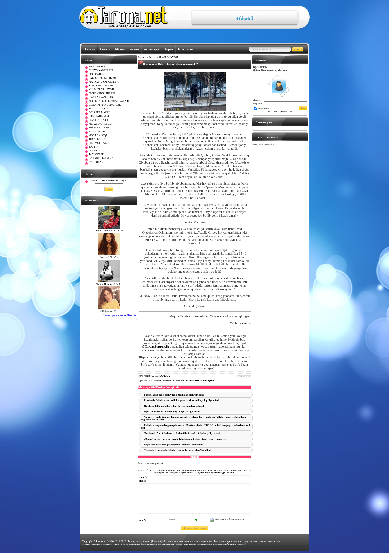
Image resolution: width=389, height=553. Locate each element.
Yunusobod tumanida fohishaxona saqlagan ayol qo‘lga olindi (177, 450)
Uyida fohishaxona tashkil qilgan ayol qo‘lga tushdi (172, 411)
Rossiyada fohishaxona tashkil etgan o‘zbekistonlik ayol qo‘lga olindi (181, 400)
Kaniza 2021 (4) (109, 311)
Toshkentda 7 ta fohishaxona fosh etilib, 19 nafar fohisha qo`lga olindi (182, 433)
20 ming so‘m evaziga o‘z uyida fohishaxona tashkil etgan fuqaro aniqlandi (185, 439)
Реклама (156, 541)
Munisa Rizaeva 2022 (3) (109, 284)
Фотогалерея (152, 49)
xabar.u (244, 323)
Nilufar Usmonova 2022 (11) (109, 230)
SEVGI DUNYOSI (168, 57)
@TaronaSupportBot (157, 346)
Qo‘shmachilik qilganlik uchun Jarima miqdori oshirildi (174, 406)
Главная (90, 49)
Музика (120, 49)
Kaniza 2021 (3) (109, 257)
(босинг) (222, 472)
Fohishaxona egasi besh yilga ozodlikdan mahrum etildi (174, 395)
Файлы (152, 57)
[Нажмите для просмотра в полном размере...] (195, 110)
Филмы (134, 49)
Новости (105, 49)
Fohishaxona (194, 380)
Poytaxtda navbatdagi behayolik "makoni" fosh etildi (173, 444)
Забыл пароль (274, 112)
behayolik (209, 380)
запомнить (263, 108)
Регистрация (185, 49)
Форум (169, 49)
